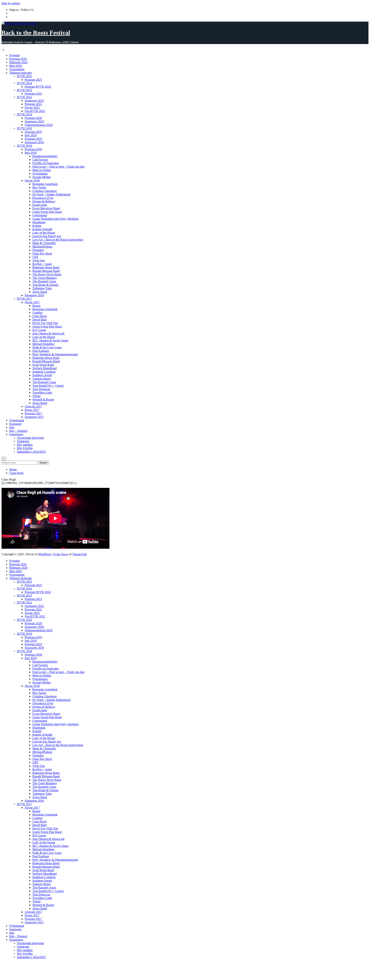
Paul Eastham (40, 350)
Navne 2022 (32, 107)
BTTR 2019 (24, 128)
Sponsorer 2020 (34, 121)
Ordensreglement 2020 (38, 125)
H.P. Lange (39, 330)
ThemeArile (79, 554)
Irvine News (60, 554)
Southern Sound (42, 375)
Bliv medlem (25, 444)
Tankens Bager (41, 378)
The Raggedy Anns (44, 281)
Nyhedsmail (16, 420)
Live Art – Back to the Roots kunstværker (57, 239)
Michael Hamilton (43, 344)
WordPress (44, 554)
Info (11, 427)
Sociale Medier (41, 177)
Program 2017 (33, 413)
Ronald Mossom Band (46, 271)
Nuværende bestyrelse (30, 437)
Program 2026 (18, 58)
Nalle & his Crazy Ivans (47, 347)
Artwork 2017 (33, 406)
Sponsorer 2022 (34, 100)
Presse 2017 (32, 410)
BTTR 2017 (24, 298)
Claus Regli (39, 316)
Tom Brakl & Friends (45, 284)
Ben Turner (39, 187)
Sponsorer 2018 (34, 295)
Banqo (36, 305)
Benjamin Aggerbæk (45, 184)
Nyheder (14, 55)
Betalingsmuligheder (44, 156)
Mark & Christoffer (44, 243)
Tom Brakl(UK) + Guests (48, 385)
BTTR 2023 (24, 90)
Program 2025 (33, 79)
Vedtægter (23, 441)
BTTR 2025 (24, 76)
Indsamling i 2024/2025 (31, 451)
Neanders (38, 250)
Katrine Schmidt (42, 229)
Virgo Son (38, 260)
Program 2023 (33, 93)
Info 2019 (31, 135)
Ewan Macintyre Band (46, 208)
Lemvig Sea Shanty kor (46, 236)
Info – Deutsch (18, 430)
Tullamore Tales (42, 288)
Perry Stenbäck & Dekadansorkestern (55, 354)
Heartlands (38, 222)
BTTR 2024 (24, 83)
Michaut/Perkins (42, 246)
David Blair (39, 319)
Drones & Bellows (43, 201)
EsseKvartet (39, 204)
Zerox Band (39, 291)
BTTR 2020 (24, 114)
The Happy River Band (46, 274)
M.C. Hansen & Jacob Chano (50, 340)
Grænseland (39, 215)
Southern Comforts (44, 371)
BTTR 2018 (24, 145)
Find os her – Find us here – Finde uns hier (58, 166)
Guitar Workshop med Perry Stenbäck (55, 218)
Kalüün (36, 225)
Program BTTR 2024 (38, 86)
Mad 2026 (15, 65)
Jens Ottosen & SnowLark (48, 333)
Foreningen (16, 434)
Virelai (36, 396)
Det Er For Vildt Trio (45, 323)
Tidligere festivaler (20, 72)
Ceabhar (37, 312)
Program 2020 (33, 118)
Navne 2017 (32, 302)
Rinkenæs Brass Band (45, 267)
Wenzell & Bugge (43, 399)
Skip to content (11, 3)
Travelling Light (42, 392)
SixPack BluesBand (44, 368)
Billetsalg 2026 (18, 62)
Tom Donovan (41, 389)
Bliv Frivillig (25, 448)
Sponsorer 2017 (34, 417)
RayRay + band (42, 264)
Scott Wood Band (43, 364)
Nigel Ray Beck (42, 253)
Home (13, 469)
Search (43, 462)
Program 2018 (33, 149)
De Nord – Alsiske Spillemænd (51, 194)
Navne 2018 (32, 180)
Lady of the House (43, 232)
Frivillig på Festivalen (45, 163)
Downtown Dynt (42, 198)
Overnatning (16, 69)
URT (35, 257)
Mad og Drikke (41, 170)
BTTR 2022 (24, 97)
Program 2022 (33, 104)
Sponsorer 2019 (34, 142)
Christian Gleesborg (44, 191)
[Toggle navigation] (3, 49)
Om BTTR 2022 (35, 111)
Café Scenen (40, 159)
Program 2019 (33, 131)
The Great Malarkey (44, 277)
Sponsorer (15, 423)
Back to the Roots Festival (36, 32)
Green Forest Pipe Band (47, 211)
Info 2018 (31, 152)
